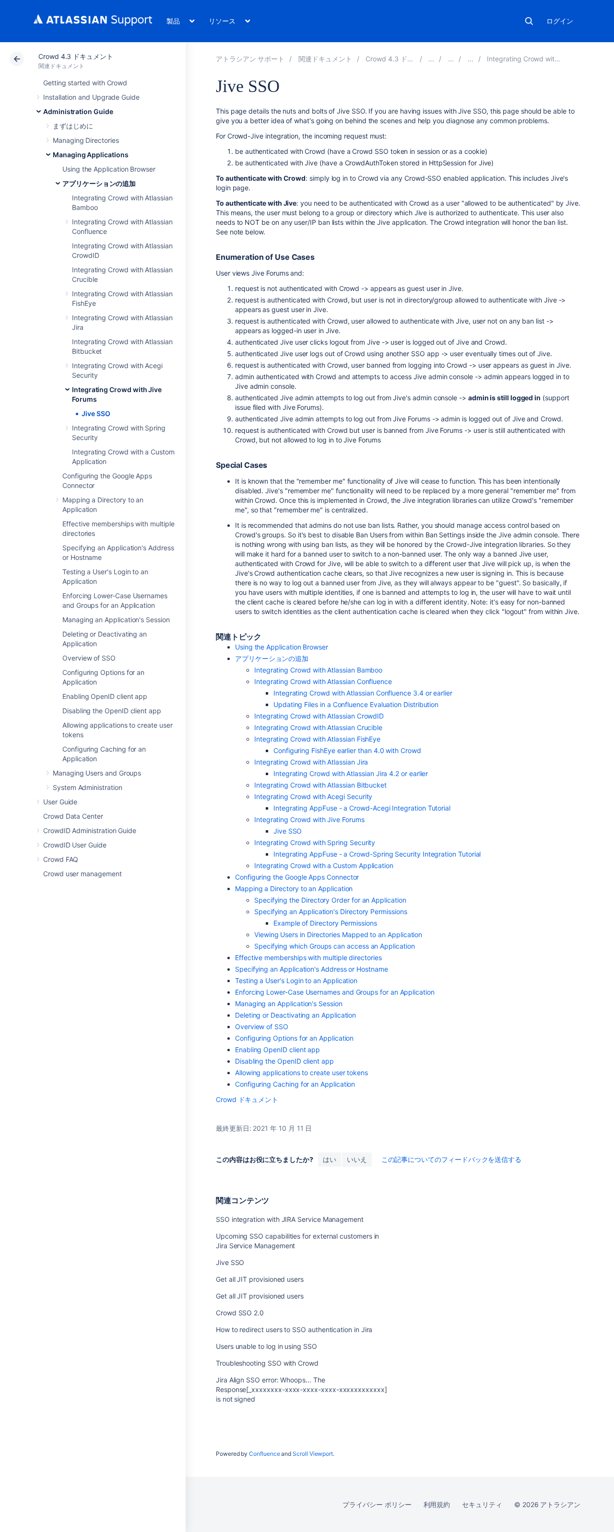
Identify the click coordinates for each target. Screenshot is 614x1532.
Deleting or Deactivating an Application (295, 1015)
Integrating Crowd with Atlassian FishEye (317, 739)
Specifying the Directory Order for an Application (330, 900)
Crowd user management (82, 874)
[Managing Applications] (451, 59)
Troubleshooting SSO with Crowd (267, 1363)
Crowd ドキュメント (247, 1099)
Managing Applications (91, 155)
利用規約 (437, 1504)
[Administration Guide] (431, 59)
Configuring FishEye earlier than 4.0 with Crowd (347, 750)
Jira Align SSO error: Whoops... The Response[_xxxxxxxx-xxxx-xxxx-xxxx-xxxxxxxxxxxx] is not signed (301, 1389)
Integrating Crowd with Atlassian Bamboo (318, 670)
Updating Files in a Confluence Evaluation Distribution (355, 704)
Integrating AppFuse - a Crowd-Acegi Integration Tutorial (361, 808)
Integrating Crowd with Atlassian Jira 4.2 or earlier (350, 773)
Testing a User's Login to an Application (296, 980)
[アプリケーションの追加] (470, 59)
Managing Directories (86, 140)
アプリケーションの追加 (99, 183)
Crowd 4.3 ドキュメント (75, 56)
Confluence (264, 1453)
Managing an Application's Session (116, 619)
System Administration (87, 787)
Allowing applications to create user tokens (301, 1072)
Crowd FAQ (60, 859)
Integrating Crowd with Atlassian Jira (311, 762)
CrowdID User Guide (74, 845)
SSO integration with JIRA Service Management (290, 1219)
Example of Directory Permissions (325, 923)
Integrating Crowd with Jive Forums (309, 819)
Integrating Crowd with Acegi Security (313, 796)
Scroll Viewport (313, 1453)
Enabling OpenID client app (104, 696)
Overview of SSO (89, 658)
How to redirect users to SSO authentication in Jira (294, 1329)
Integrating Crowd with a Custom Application (323, 865)
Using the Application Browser (108, 169)
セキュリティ (482, 1504)
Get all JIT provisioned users (260, 1279)
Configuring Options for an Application (294, 1038)
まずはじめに (73, 126)
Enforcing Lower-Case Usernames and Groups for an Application (335, 992)
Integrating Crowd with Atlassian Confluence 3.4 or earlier (362, 693)
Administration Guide (78, 111)
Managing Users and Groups (97, 773)
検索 (529, 21)
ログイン (559, 21)
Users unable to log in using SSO (266, 1346)
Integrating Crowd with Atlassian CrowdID (319, 716)
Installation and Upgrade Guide (91, 97)
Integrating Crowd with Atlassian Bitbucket (320, 785)
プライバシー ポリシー (376, 1504)
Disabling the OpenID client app (111, 711)
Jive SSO (96, 413)
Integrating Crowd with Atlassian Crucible (318, 727)
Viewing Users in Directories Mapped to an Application (338, 934)
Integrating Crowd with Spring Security (314, 842)
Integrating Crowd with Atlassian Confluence (323, 681)
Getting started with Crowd (85, 83)
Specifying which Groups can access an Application (334, 946)
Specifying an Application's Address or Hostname (311, 969)
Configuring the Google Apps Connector (297, 877)
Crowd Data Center (73, 816)
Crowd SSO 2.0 (240, 1313)
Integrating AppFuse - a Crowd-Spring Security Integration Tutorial (377, 854)
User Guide (60, 802)
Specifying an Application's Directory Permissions (330, 911)
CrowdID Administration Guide (89, 830)
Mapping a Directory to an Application (294, 888)
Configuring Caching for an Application (295, 1084)
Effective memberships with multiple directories (308, 957)
